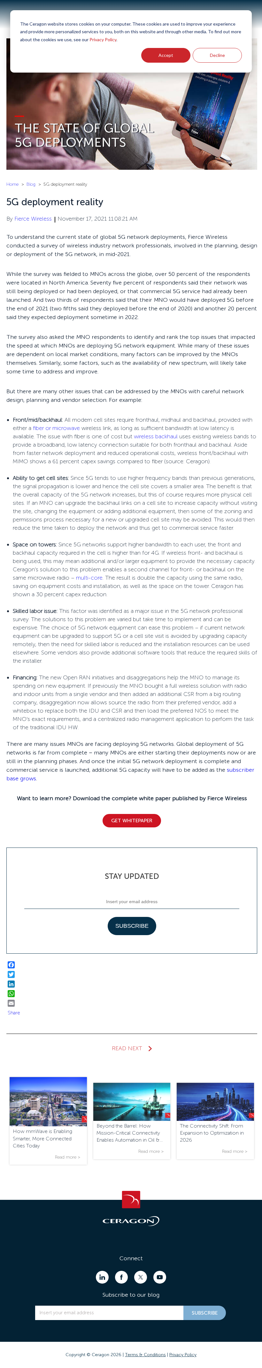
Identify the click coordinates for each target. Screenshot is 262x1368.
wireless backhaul (156, 436)
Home (12, 184)
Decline (217, 55)
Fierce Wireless (33, 218)
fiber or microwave (56, 428)
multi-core (89, 577)
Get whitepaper (131, 820)
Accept (165, 55)
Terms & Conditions (145, 1354)
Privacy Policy (102, 39)
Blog (31, 184)
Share (14, 1013)
